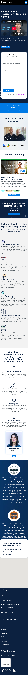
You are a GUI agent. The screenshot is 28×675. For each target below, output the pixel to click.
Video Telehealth (5, 610)
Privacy (2, 655)
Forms (2, 627)
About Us (3, 636)
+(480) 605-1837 (8, 554)
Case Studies (4, 641)
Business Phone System (7, 607)
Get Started (8, 90)
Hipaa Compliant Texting (7, 612)
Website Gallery (5, 644)
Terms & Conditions (11, 655)
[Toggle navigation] (26, 2)
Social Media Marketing (7, 598)
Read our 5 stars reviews (18, 145)
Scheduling (3, 622)
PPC (2, 595)
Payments (3, 629)
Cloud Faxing (4, 615)
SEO (2, 592)
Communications (5, 624)
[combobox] (14, 59)
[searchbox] (11, 59)
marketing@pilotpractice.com (11, 551)
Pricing (2, 639)
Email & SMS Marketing (7, 600)
